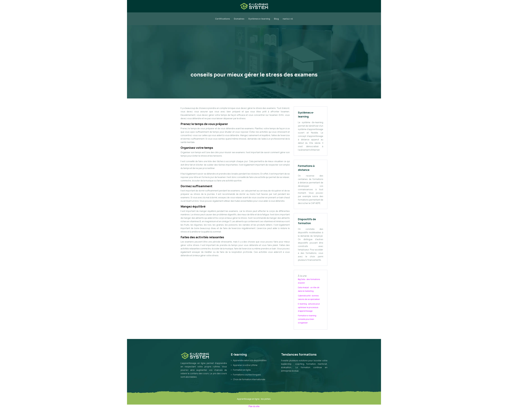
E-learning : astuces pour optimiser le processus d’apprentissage (309, 307)
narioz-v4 (288, 18)
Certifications (222, 18)
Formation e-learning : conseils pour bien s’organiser (307, 319)
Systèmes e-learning (259, 18)
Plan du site (254, 406)
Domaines (239, 18)
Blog (276, 18)
